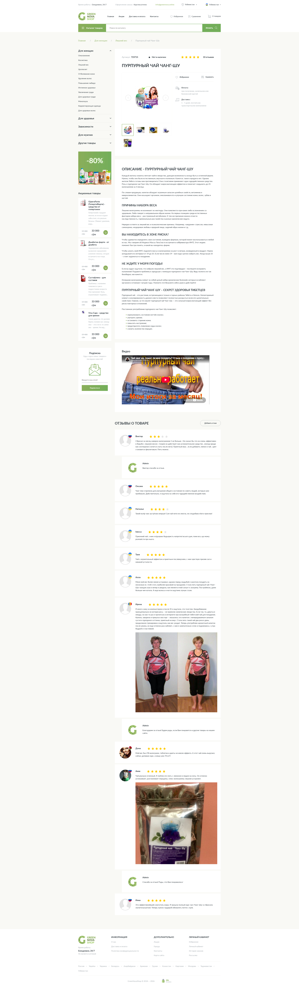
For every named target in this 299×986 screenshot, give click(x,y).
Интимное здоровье (86, 87)
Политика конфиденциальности (125, 951)
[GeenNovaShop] (87, 16)
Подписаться (95, 388)
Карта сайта (159, 955)
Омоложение (84, 55)
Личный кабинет (196, 946)
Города (157, 946)
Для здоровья (86, 118)
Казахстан (166, 966)
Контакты (154, 16)
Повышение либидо (86, 83)
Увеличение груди (86, 92)
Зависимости (85, 126)
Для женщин (85, 50)
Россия (81, 966)
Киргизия (180, 966)
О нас (113, 942)
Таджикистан (206, 966)
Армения (144, 966)
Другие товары (87, 142)
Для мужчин (85, 134)
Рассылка (193, 955)
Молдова (192, 966)
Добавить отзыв (210, 423)
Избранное (193, 942)
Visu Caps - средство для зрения (98, 314)
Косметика (82, 60)
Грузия (155, 966)
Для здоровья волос (87, 110)
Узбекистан (190, 4)
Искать (209, 28)
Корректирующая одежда (89, 106)
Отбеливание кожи (86, 74)
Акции (121, 16)
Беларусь (115, 966)
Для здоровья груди (87, 97)
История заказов (196, 951)
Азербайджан (129, 966)
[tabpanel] (147, 98)
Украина (103, 966)
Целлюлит (82, 69)
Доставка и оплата (137, 16)
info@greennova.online (164, 4)
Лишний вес (83, 65)
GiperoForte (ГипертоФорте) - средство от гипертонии (96, 205)
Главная (110, 16)
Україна (92, 966)
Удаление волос (85, 78)
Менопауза (83, 101)
